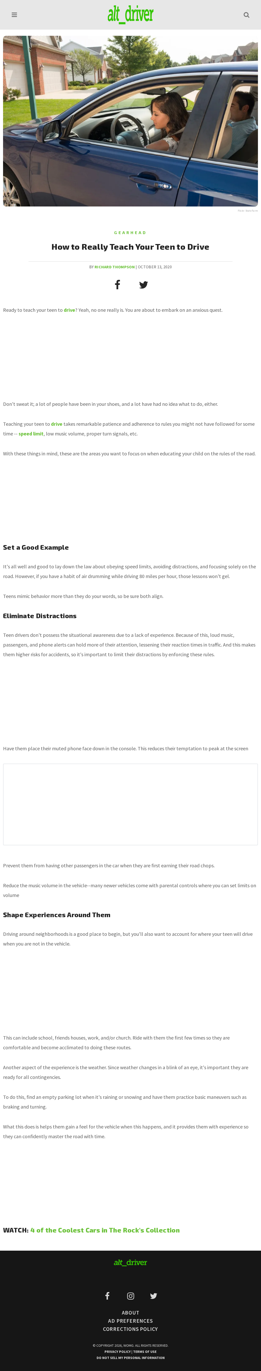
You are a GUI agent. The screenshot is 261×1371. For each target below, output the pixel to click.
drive (56, 424)
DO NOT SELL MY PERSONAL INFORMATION (131, 1357)
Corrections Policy (130, 1329)
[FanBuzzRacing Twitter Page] (153, 1296)
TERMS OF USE (144, 1351)
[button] (14, 15)
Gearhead (130, 232)
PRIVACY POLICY (118, 1351)
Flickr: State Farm (248, 210)
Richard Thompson (115, 266)
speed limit (31, 433)
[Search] (246, 15)
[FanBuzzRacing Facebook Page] (108, 1296)
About (130, 1312)
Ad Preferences (130, 1320)
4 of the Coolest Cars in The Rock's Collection (105, 1230)
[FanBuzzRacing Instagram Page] (131, 1296)
